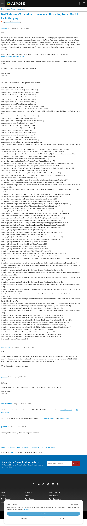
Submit (76, 463)
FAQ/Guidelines (23, 447)
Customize (25, 518)
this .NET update (66, 410)
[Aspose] (15, 3)
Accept (43, 513)
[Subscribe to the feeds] (58, 484)
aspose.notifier (63, 418)
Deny (62, 518)
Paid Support (30, 499)
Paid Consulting (55, 499)
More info (26, 509)
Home (3, 447)
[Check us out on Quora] (48, 484)
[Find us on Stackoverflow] (43, 484)
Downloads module (49, 418)
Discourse (13, 452)
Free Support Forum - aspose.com (13, 9)
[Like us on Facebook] (29, 484)
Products (28, 492)
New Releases (54, 492)
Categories (11, 447)
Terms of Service (37, 447)
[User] (79, 3)
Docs (27, 496)
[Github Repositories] (53, 484)
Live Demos (53, 496)
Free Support (6, 499)
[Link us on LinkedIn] (38, 484)
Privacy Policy (50, 447)
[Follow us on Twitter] (34, 484)
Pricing (3, 496)
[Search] (84, 3)
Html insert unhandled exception (12, 56)
